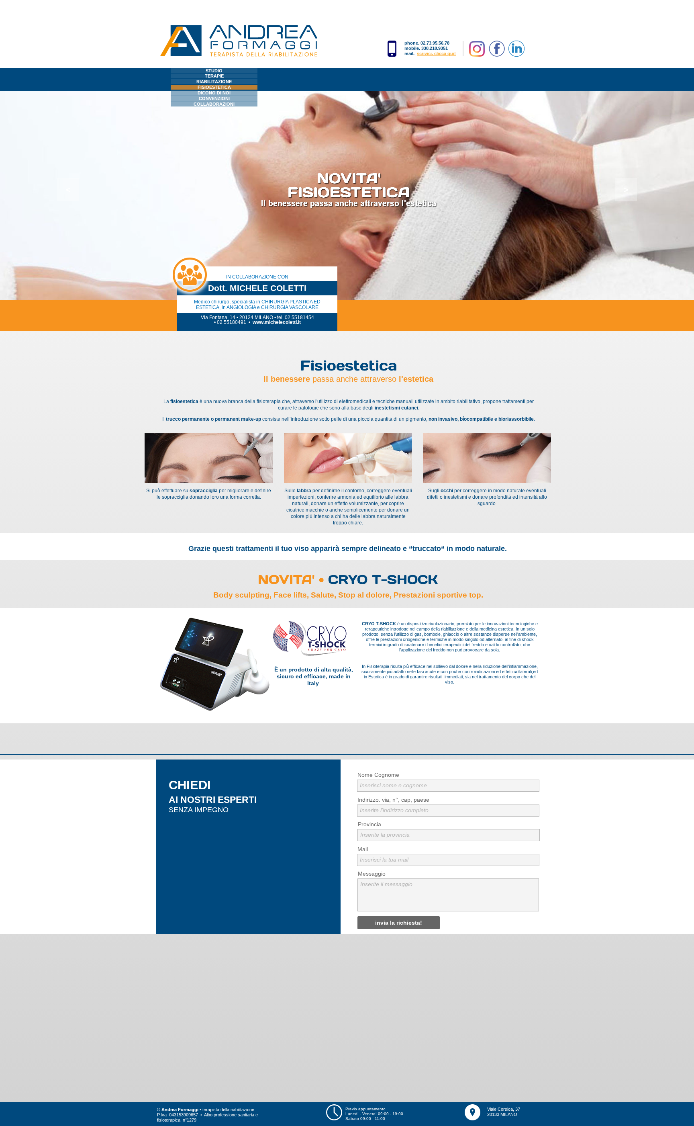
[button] (68, 189)
